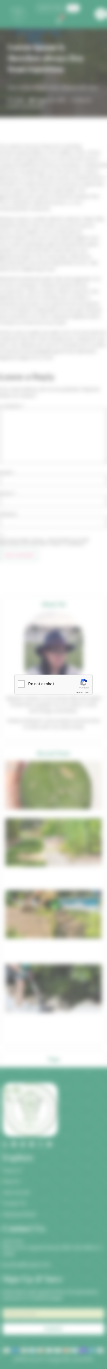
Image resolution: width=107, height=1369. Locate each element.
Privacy (79, 692)
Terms (86, 692)
